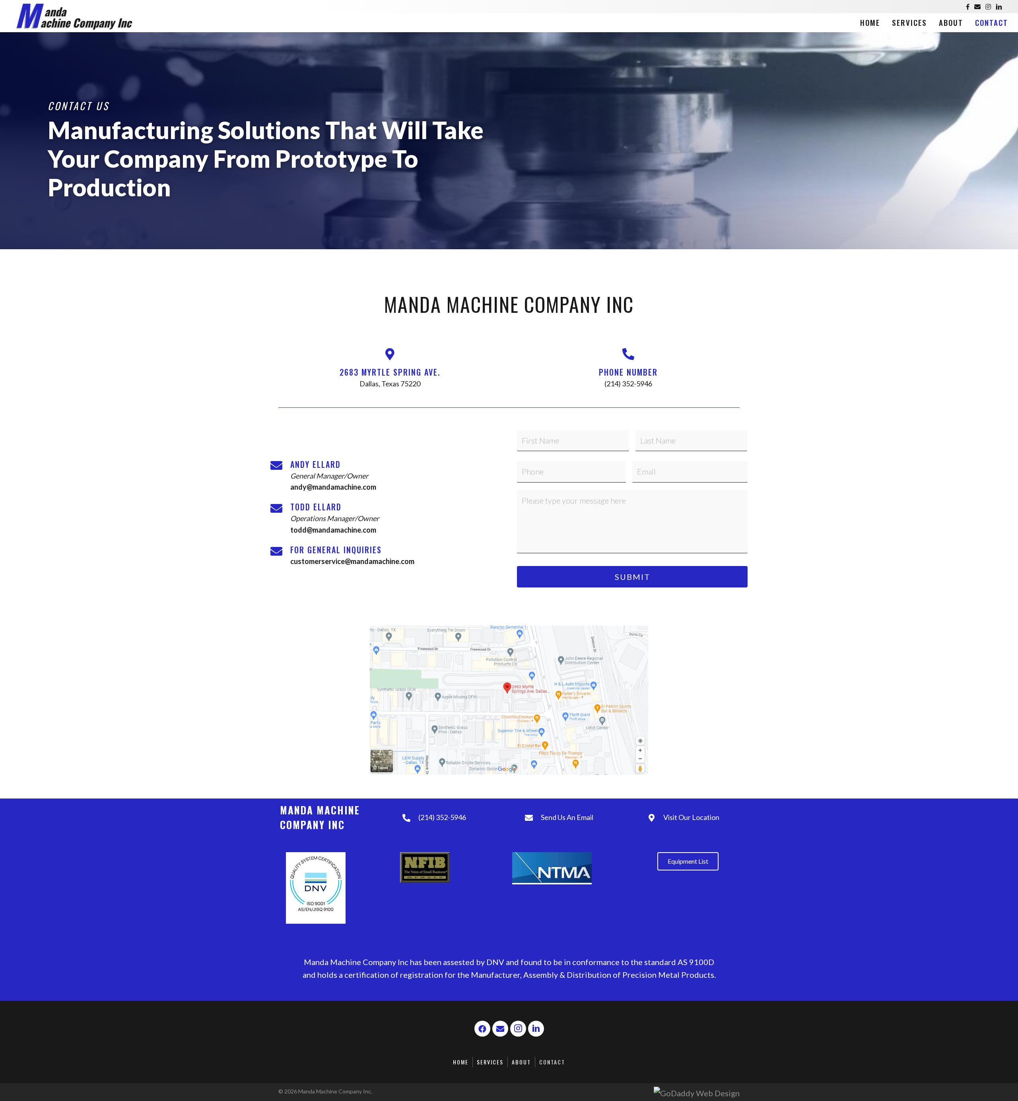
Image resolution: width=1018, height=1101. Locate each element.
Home (460, 1062)
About (521, 1062)
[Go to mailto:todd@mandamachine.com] (385, 518)
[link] (870, 22)
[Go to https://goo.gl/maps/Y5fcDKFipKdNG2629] (389, 371)
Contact (552, 1062)
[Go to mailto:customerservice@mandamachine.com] (385, 555)
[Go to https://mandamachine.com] (152, 16)
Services (490, 1062)
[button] (482, 1029)
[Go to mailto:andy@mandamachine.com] (385, 475)
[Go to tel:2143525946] (628, 371)
